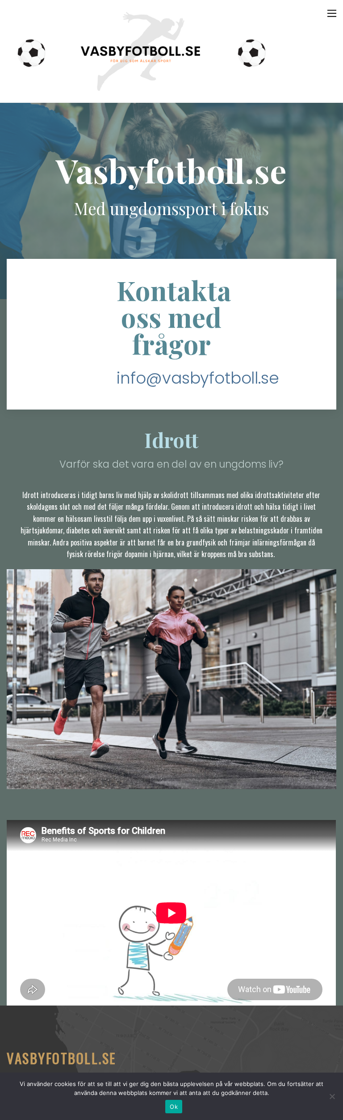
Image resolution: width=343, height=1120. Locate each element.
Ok (174, 1106)
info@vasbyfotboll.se (198, 378)
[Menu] (331, 12)
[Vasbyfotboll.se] (141, 91)
